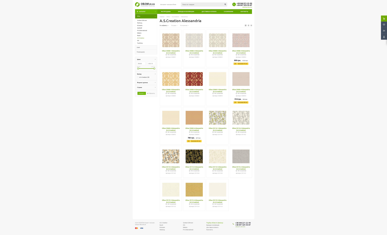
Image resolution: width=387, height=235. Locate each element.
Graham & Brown (188, 222)
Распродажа (166, 11)
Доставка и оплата (209, 11)
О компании (228, 11)
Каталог (142, 11)
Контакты (244, 11)
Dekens (185, 227)
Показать (142, 93)
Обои (138, 16)
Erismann (162, 227)
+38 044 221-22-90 (244, 3)
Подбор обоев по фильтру (214, 222)
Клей (138, 47)
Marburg (162, 229)
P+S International (188, 229)
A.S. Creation (163, 222)
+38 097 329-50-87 (244, 5)
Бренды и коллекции (186, 11)
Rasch (161, 225)
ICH (184, 225)
